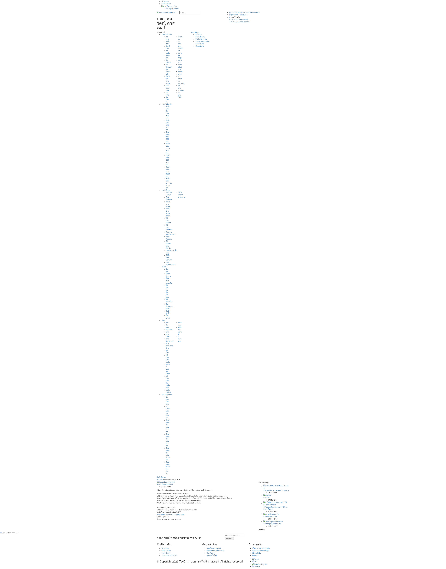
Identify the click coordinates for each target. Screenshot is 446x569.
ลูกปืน (180, 71)
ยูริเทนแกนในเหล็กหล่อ (168, 382)
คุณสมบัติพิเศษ (166, 394)
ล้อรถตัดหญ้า (180, 55)
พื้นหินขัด (167, 287)
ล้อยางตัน (179, 43)
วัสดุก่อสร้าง (169, 198)
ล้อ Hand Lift (168, 71)
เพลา (180, 74)
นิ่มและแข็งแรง (167, 400)
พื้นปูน (167, 270)
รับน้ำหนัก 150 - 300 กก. (168, 136)
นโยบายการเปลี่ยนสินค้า (261, 548)
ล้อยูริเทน (168, 47)
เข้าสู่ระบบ (165, 1)
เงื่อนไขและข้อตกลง (214, 548)
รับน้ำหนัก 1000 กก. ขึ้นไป (168, 468)
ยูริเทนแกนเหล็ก (168, 358)
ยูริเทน (167, 351)
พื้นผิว (163, 267)
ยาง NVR (167, 335)
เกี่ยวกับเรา (211, 553)
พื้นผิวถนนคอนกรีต (169, 280)
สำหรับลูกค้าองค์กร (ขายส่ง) (239, 22)
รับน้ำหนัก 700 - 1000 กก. (168, 171)
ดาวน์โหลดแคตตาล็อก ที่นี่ (238, 19)
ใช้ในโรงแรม (169, 237)
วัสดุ (163, 320)
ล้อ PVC (167, 93)
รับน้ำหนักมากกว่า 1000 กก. (169, 183)
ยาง (167, 332)
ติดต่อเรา (255, 555)
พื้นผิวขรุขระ (168, 275)
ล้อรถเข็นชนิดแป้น (270, 516)
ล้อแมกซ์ (167, 99)
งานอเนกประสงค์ (170, 263)
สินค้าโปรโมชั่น (201, 39)
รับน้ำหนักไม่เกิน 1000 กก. (168, 454)
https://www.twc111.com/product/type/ (171, 514)
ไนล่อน (167, 326)
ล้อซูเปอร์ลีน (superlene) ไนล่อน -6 (276, 490)
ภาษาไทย (173, 6)
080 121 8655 (255, 12)
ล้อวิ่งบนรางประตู (168, 79)
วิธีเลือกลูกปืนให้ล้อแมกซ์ (272, 524)
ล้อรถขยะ (180, 61)
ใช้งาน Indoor (168, 220)
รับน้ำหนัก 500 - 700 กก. (168, 160)
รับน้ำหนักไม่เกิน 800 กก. (168, 440)
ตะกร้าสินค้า (165, 553)
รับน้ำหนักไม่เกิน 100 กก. (168, 112)
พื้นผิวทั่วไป (168, 312)
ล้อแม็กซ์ (266, 497)
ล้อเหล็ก (168, 51)
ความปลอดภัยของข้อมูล (260, 550)
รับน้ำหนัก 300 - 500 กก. (168, 148)
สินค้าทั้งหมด (161, 477)
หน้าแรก (198, 34)
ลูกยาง (179, 86)
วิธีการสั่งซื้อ (199, 44)
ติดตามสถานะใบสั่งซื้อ (169, 555)
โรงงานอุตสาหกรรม (170, 233)
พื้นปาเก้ (168, 316)
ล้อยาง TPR (180, 94)
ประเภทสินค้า (166, 34)
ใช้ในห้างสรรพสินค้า (168, 212)
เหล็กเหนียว (168, 391)
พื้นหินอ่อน (167, 294)
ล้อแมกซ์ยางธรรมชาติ (165, 484)
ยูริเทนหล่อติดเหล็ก (168, 369)
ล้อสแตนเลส (167, 87)
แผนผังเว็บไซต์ (212, 555)
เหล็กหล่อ (180, 323)
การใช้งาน (165, 190)
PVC (167, 322)
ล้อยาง (167, 38)
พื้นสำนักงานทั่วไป (169, 306)
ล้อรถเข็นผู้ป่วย (180, 66)
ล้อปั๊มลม (180, 49)
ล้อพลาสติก (181, 82)
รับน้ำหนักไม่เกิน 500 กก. (168, 426)
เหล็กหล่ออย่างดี (180, 330)
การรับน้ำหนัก (166, 104)
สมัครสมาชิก (166, 3)
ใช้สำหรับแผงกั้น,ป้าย (169, 244)
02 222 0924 (234, 12)
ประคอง (181, 90)
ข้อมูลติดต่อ (199, 46)
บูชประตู (180, 77)
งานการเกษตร (169, 193)
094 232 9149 (244, 12)
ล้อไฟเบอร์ (169, 65)
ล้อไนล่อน (168, 42)
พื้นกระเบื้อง (169, 300)
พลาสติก (169, 329)
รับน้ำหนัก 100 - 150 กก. (168, 125)
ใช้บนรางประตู (168, 204)
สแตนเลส (180, 338)
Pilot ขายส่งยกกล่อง (202, 41)
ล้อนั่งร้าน (168, 56)
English (176, 8)
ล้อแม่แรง (168, 61)
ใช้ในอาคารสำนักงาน (181, 194)
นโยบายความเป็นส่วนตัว (216, 550)
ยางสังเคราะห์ (169, 340)
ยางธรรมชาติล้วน (169, 345)
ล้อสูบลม (180, 38)
